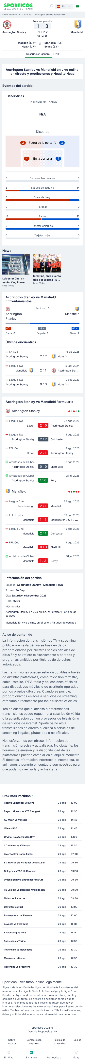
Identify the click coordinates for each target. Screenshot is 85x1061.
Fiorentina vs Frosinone (17, 966)
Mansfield (72, 314)
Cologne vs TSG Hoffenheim (20, 871)
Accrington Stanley (14, 316)
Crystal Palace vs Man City (19, 836)
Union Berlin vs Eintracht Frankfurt (23, 879)
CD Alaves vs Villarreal (17, 845)
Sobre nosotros (11, 1041)
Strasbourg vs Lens (15, 932)
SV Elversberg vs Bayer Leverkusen (24, 862)
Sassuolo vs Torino (15, 941)
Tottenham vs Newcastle (18, 949)
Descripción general (38, 53)
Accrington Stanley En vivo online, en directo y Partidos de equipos (41, 613)
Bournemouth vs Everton (18, 915)
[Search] (51, 6)
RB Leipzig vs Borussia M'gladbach (24, 889)
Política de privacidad (59, 1041)
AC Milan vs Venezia (15, 819)
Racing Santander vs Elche (19, 802)
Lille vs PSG (10, 828)
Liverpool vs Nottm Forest (18, 853)
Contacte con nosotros (34, 1041)
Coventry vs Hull (13, 906)
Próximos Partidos (16, 796)
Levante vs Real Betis (16, 923)
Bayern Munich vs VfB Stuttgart (22, 811)
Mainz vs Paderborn (15, 898)
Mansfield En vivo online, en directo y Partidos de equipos (41, 622)
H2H (56, 53)
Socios (77, 1039)
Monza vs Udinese (14, 958)
